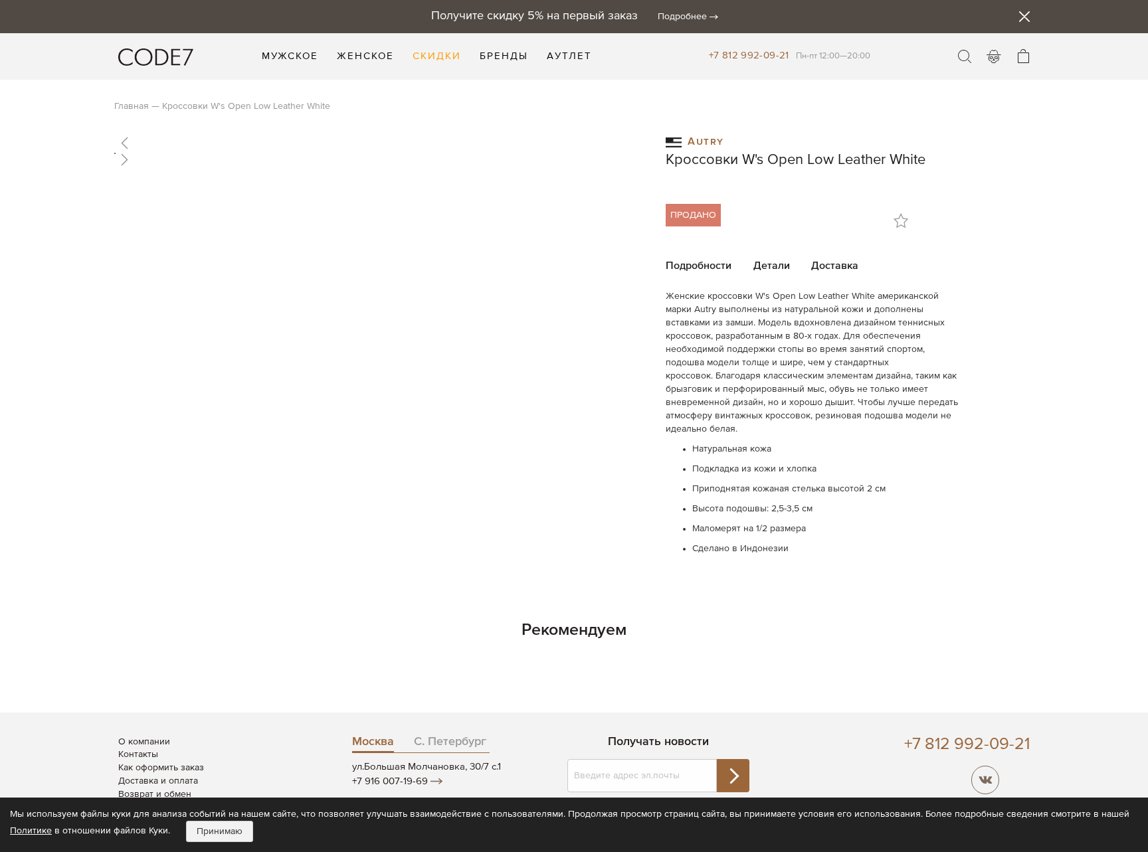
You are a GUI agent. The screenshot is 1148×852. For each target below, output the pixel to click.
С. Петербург (450, 742)
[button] (376, 143)
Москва (373, 742)
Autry (706, 140)
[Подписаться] (732, 775)
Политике (31, 830)
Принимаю (219, 831)
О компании (144, 741)
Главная (131, 106)
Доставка (834, 266)
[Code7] (155, 56)
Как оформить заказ (161, 767)
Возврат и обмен (154, 794)
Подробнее (682, 16)
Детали (771, 266)
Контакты (138, 754)
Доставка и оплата (158, 781)
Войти (994, 56)
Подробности (698, 266)
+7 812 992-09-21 (749, 55)
